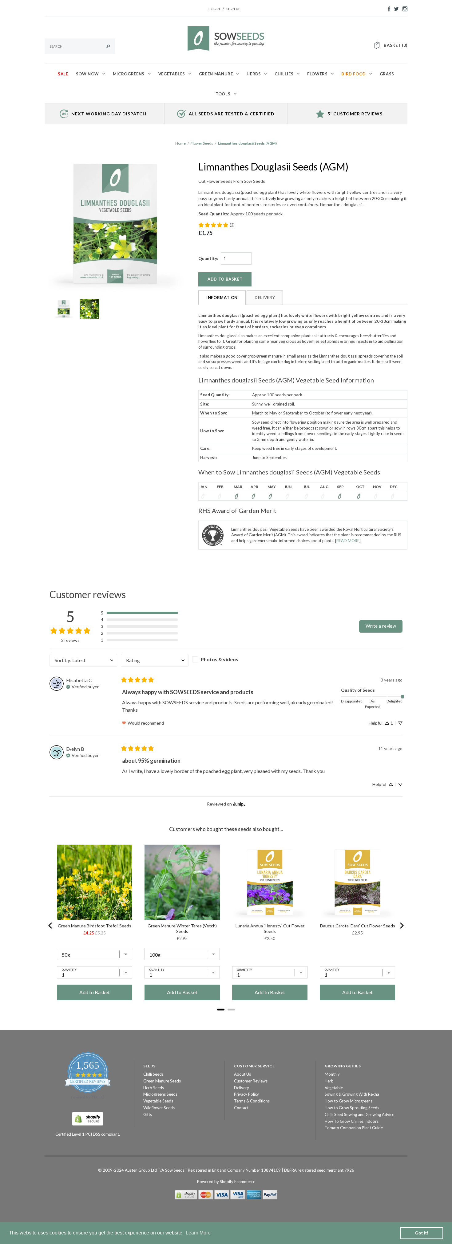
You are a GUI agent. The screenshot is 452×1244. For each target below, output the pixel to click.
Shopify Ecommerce (237, 1181)
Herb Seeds (153, 1087)
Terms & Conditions (252, 1100)
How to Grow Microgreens (348, 1100)
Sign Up (233, 9)
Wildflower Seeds (159, 1107)
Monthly (332, 1074)
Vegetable (334, 1087)
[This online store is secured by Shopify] (87, 1118)
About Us (242, 1074)
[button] (139, 613)
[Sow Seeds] (226, 37)
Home (180, 143)
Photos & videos (219, 659)
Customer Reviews (251, 1080)
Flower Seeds (202, 143)
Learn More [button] (198, 1232)
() (395, 45)
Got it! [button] (421, 1232)
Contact (241, 1107)
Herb (329, 1080)
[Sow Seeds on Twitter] (394, 8)
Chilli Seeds (153, 1074)
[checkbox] (226, 659)
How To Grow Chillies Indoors (352, 1121)
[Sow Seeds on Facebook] (387, 8)
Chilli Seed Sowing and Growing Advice (359, 1114)
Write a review (381, 626)
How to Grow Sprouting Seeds (352, 1107)
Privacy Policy (246, 1094)
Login (214, 9)
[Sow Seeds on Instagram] (403, 8)
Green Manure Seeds (162, 1080)
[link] (216, 225)
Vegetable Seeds (158, 1100)
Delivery (265, 297)
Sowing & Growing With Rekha (352, 1094)
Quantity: (208, 258)
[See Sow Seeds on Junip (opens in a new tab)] (239, 804)
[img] (82, 686)
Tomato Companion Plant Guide (354, 1127)
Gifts (147, 1114)
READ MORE (347, 540)
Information (222, 297)
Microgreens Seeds (160, 1094)
